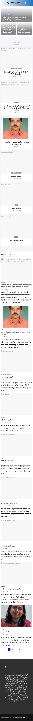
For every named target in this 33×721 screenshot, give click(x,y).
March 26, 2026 (16, 146)
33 (19, 649)
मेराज (24, 717)
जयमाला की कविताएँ (6, 632)
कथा (2, 543)
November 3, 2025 (17, 210)
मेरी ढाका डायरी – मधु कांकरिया (9, 503)
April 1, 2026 (17, 112)
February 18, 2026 (17, 178)
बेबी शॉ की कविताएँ (16, 208)
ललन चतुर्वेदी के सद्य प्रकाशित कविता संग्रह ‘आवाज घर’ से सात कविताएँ (24, 31)
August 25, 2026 (17, 76)
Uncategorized (7, 14)
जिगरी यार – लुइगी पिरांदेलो (16, 240)
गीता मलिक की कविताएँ (16, 176)
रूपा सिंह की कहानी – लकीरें (8, 546)
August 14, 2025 (17, 242)
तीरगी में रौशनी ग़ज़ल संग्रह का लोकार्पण (11, 589)
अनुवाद (16, 236)
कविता (16, 138)
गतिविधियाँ (4, 23)
